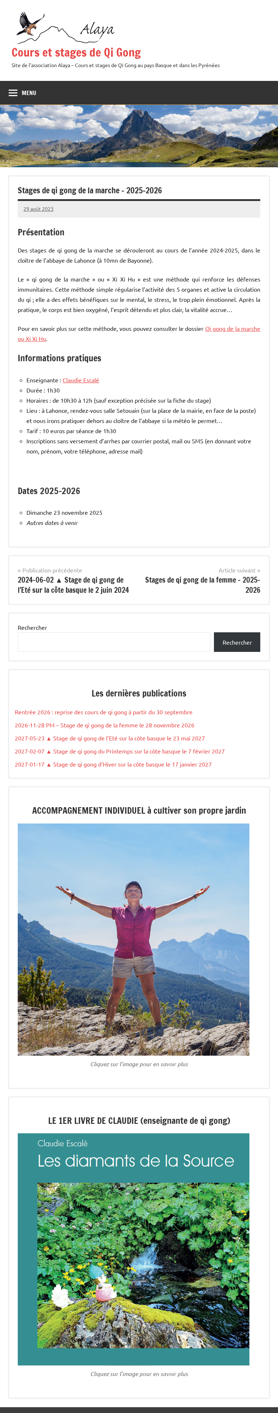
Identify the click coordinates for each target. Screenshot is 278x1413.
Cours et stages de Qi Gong (76, 52)
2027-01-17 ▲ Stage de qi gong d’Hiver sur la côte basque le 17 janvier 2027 (113, 764)
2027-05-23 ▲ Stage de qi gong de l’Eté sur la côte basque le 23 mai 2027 (110, 738)
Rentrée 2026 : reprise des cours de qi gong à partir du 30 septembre (104, 711)
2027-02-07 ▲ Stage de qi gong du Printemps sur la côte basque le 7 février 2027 (120, 751)
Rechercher (32, 627)
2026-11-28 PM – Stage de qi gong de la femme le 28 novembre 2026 (104, 724)
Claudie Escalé (81, 379)
